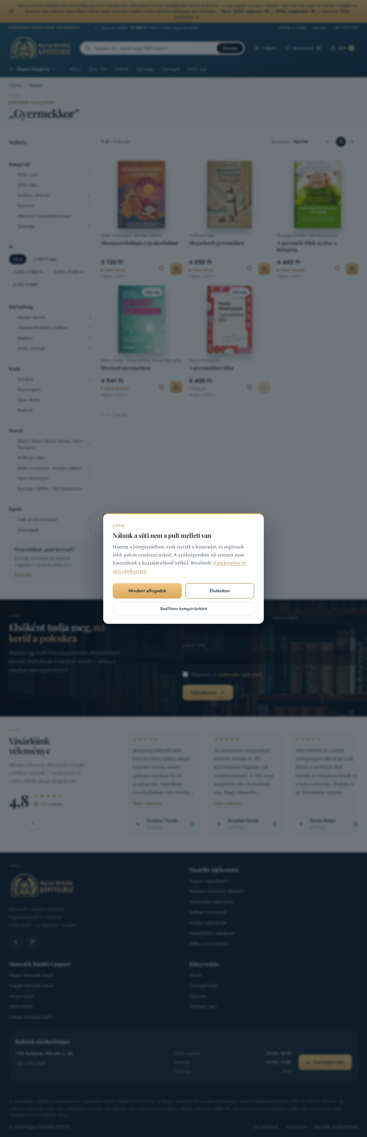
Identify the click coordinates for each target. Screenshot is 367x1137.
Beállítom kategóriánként (183, 608)
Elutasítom (220, 590)
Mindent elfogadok (147, 590)
